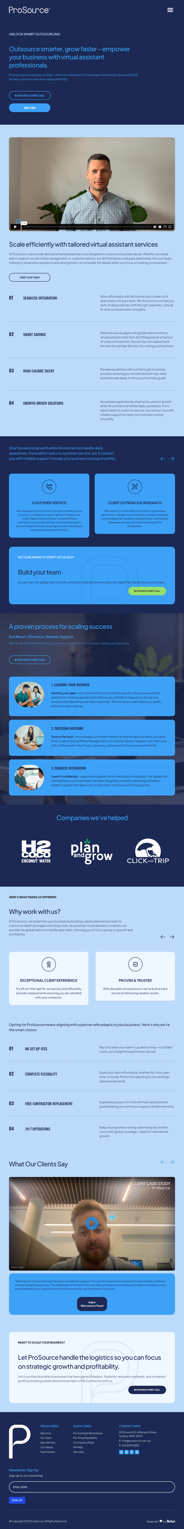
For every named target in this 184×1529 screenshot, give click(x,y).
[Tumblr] (137, 1452)
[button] (170, 10)
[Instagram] (121, 1452)
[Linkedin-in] (126, 1452)
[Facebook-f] (132, 1452)
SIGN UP (17, 1500)
